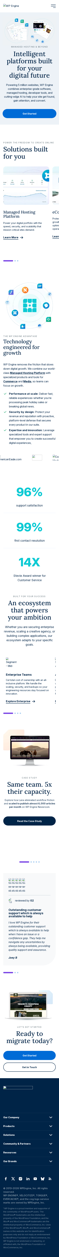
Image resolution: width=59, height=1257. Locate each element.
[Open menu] (53, 6)
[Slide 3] (17, 260)
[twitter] (13, 1178)
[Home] (27, 1094)
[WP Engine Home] (15, 6)
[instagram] (20, 1178)
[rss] (50, 1178)
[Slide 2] (15, 260)
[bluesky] (42, 1178)
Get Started (29, 113)
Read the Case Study (29, 821)
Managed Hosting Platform (27, 373)
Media (27, 381)
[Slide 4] (20, 713)
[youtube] (35, 1178)
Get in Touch (29, 1067)
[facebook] (5, 1178)
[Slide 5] (39, 862)
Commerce (10, 381)
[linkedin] (27, 1178)
